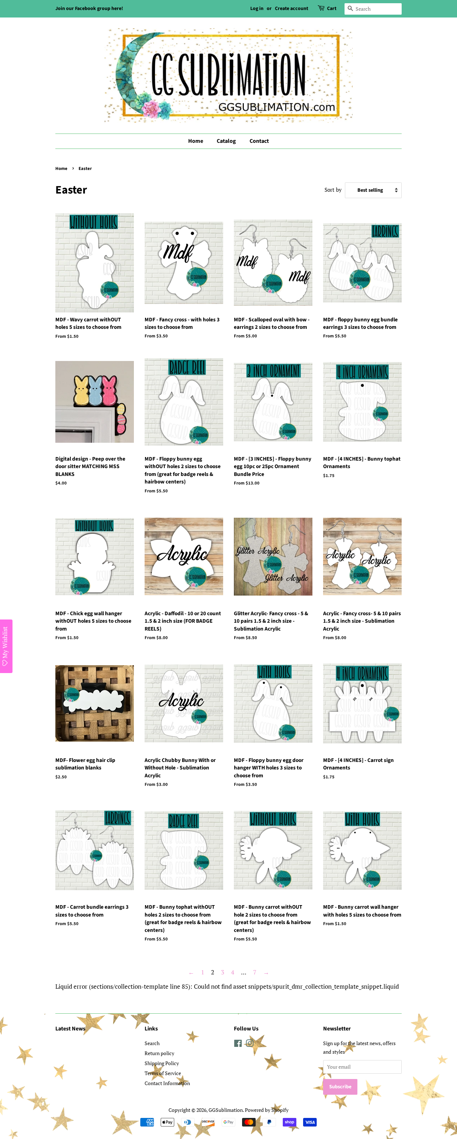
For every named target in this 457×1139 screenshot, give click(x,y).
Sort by (333, 189)
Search (152, 1043)
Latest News (70, 1029)
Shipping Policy (162, 1063)
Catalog (226, 141)
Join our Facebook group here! (89, 8)
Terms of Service (163, 1073)
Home (195, 141)
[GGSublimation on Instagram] (249, 1044)
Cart (331, 8)
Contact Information (167, 1083)
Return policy (159, 1053)
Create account (291, 8)
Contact (259, 141)
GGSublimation (226, 1110)
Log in (256, 8)
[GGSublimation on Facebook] (238, 1044)
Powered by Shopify (266, 1110)
